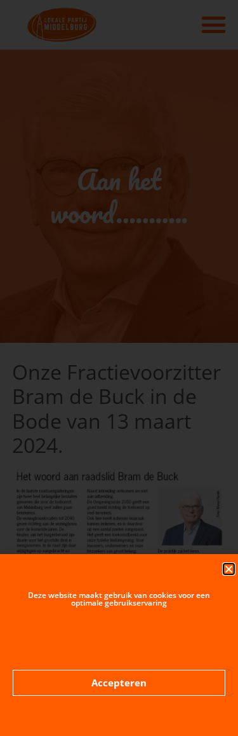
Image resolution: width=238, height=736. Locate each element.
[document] (119, 368)
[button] (229, 569)
